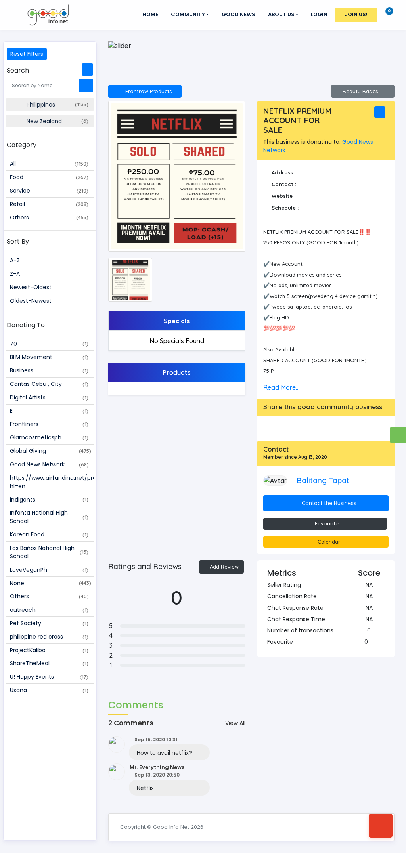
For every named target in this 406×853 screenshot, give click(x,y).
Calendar (328, 541)
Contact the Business (328, 503)
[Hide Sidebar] (87, 69)
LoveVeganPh (49, 570)
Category (21, 144)
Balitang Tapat (323, 480)
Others (49, 217)
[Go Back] (381, 826)
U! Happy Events (49, 677)
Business (49, 370)
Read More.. (280, 387)
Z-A (15, 274)
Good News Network (49, 464)
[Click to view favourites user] (372, 642)
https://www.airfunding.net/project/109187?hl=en (52, 482)
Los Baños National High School (49, 552)
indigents (49, 500)
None (50, 583)
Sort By (18, 241)
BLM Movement (49, 357)
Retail (49, 204)
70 (49, 344)
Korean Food (49, 534)
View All (235, 723)
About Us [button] (281, 14)
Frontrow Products (147, 91)
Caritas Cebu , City (49, 384)
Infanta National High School (49, 517)
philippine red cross (49, 637)
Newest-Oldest (31, 287)
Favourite (326, 523)
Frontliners (49, 424)
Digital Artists (49, 397)
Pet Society (49, 623)
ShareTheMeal (49, 663)
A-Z (15, 260)
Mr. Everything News (157, 767)
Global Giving (50, 451)
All (49, 164)
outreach (49, 610)
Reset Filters (26, 54)
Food (49, 177)
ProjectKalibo (49, 650)
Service (49, 191)
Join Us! (356, 14)
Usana (49, 690)
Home (150, 14)
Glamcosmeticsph (49, 437)
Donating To (26, 325)
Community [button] (188, 14)
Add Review (223, 566)
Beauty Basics (361, 91)
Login (319, 14)
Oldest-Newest (31, 301)
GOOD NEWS (238, 14)
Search (18, 70)
